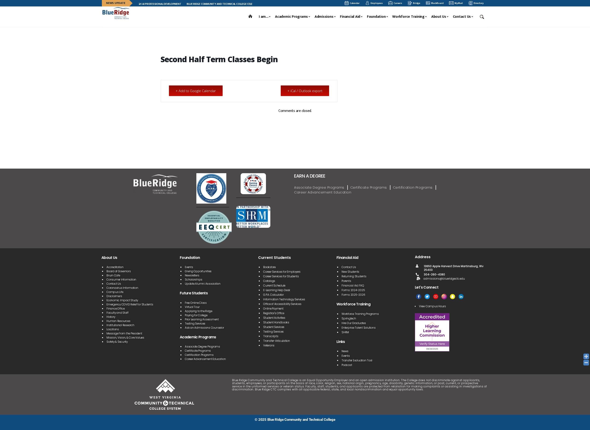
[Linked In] (461, 296)
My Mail (458, 3)
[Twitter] (427, 296)
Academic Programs (291, 17)
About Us (438, 17)
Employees (377, 3)
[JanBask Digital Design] (101, 425)
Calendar (355, 3)
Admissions (324, 17)
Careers (398, 3)
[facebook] (419, 296)
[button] (482, 16)
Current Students (274, 257)
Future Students (194, 293)
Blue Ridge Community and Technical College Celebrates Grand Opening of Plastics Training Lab (241, 4)
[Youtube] (436, 296)
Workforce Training (408, 17)
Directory (479, 3)
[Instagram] (444, 296)
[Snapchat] (452, 296)
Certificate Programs (368, 187)
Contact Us (462, 17)
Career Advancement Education (322, 192)
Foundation (376, 17)
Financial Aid (350, 17)
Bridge (416, 3)
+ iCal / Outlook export (304, 90)
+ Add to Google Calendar (196, 90)
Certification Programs (413, 187)
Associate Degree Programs (319, 187)
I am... (263, 17)
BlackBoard (437, 3)
